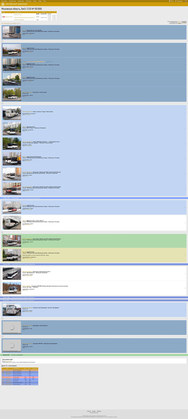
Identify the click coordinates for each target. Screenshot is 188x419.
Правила (99, 411)
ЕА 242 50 (8, 377)
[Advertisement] (94, 398)
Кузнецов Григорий (28, 145)
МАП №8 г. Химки (18, 14)
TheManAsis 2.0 (28, 224)
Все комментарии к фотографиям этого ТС (11, 23)
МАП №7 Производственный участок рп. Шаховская (25, 17)
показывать (184, 23)
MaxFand (26, 96)
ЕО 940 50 (8, 381)
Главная (89, 411)
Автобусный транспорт (16, 4)
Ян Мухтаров (27, 160)
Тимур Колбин (27, 114)
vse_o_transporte (28, 34)
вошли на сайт (8, 361)
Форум (94, 411)
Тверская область (26, 286)
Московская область (9, 16)
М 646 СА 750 (9, 384)
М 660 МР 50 (9, 379)
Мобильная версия (94, 412)
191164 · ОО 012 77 (39, 61)
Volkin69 (26, 290)
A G (25, 329)
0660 (3, 370)
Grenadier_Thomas (28, 311)
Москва (24, 30)
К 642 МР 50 (8, 375)
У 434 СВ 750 (9, 382)
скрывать (179, 21)
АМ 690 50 (8, 370)
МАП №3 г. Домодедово (19, 19)
